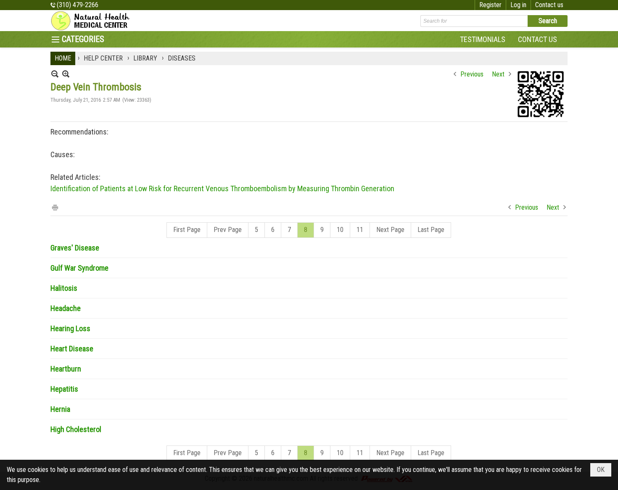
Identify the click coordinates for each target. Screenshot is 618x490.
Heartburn (65, 368)
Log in (518, 5)
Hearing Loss (70, 328)
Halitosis (63, 288)
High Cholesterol (75, 429)
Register (490, 5)
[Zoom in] (54, 73)
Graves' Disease (74, 247)
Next (498, 74)
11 (360, 230)
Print (54, 207)
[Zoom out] (65, 73)
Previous (471, 74)
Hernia (60, 409)
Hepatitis (64, 389)
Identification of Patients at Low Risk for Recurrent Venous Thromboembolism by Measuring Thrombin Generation (222, 188)
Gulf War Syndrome (79, 267)
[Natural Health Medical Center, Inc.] (92, 20)
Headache (65, 308)
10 (340, 230)
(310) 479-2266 (77, 5)
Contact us (549, 5)
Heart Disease (71, 348)
